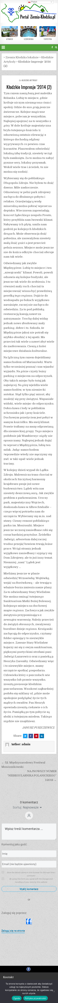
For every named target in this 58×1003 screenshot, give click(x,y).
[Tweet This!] (25, 736)
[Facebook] (52, 47)
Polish (34, 2)
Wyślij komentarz (29, 889)
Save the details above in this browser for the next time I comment (31, 874)
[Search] (56, 47)
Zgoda (16, 998)
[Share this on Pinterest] (36, 736)
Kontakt (8, 977)
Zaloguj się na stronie (13, 930)
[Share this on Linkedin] (41, 736)
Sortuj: (17, 807)
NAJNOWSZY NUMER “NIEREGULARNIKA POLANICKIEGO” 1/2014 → (32, 775)
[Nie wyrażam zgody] (54, 991)
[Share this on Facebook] (31, 736)
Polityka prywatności (35, 998)
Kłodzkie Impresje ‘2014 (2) (28, 87)
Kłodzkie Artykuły (29, 80)
